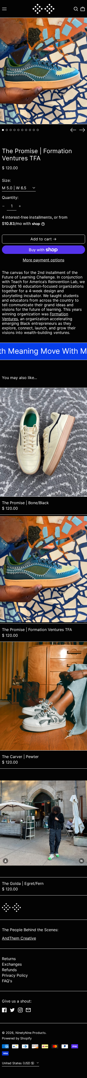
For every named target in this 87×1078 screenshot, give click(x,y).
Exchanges (12, 964)
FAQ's (7, 980)
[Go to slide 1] (3, 130)
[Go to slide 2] (7, 130)
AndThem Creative (19, 938)
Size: (6, 180)
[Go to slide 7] (26, 130)
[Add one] (19, 206)
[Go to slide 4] (14, 130)
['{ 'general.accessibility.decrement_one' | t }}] (3, 206)
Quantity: (10, 197)
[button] (75, 9)
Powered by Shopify (17, 1038)
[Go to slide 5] (18, 130)
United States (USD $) (18, 1063)
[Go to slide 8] (30, 130)
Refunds (9, 969)
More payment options (43, 260)
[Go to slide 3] (11, 130)
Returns (9, 958)
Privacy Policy (15, 975)
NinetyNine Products (30, 1033)
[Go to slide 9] (34, 130)
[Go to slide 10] (38, 130)
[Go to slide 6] (22, 130)
